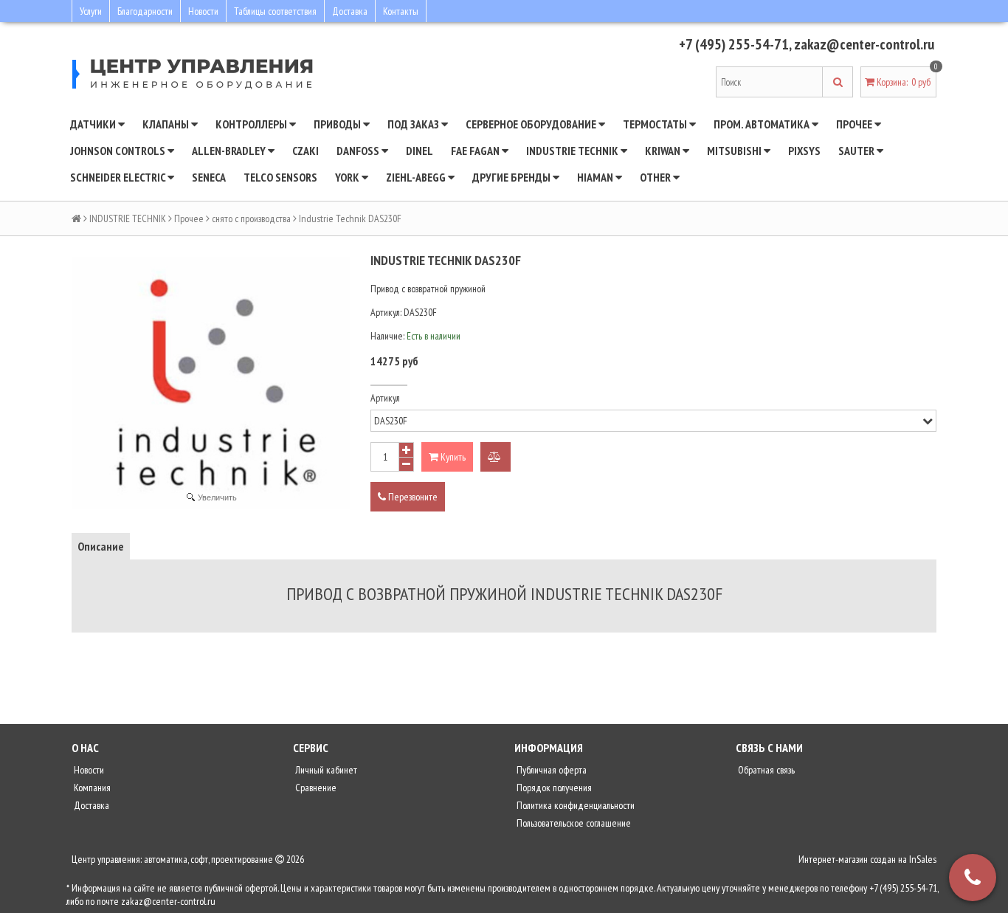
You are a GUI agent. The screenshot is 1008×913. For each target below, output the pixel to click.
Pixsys (804, 150)
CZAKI (305, 150)
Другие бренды (512, 177)
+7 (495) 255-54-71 (734, 44)
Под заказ (414, 124)
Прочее (855, 124)
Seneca (209, 177)
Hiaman (596, 177)
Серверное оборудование (532, 124)
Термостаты (656, 124)
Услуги (91, 11)
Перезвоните (412, 496)
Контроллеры (252, 124)
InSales (922, 859)
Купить (452, 457)
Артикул (385, 397)
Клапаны (166, 124)
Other (656, 177)
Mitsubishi (735, 150)
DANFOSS (359, 150)
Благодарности (145, 11)
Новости (203, 11)
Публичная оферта (550, 769)
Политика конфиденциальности (574, 805)
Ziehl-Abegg (417, 177)
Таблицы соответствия (275, 11)
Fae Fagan (476, 150)
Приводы (338, 124)
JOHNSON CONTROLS (119, 150)
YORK (348, 177)
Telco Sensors (280, 177)
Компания (91, 787)
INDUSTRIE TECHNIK (573, 150)
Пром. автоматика (763, 124)
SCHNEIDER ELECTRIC (119, 177)
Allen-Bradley (230, 150)
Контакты (400, 11)
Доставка (349, 11)
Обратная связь (765, 769)
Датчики (94, 124)
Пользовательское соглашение (572, 823)
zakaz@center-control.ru (864, 44)
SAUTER (857, 150)
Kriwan (664, 150)
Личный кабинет (325, 769)
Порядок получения (553, 787)
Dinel (419, 150)
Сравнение (314, 787)
